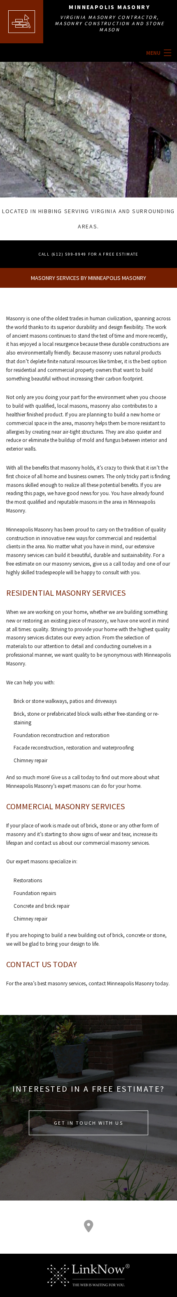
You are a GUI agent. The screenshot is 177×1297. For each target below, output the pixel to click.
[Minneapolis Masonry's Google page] (88, 1228)
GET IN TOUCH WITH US (88, 1123)
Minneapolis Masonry (109, 7)
